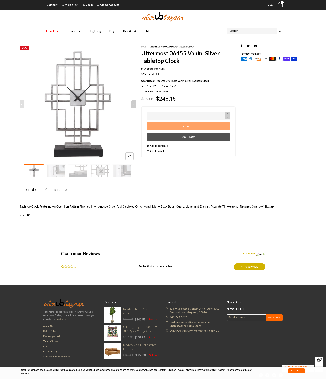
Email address (236, 317)
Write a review (249, 266)
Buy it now (188, 137)
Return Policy (50, 331)
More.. (150, 31)
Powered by (249, 254)
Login (89, 5)
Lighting (95, 31)
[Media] (129, 156)
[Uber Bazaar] (163, 17)
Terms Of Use (50, 341)
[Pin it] (255, 46)
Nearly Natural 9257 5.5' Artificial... (137, 311)
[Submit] (280, 31)
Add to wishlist (157, 151)
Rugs (112, 31)
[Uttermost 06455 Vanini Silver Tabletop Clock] (78, 104)
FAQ (45, 347)
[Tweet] (248, 46)
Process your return (53, 336)
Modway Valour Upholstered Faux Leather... (139, 347)
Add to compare (158, 146)
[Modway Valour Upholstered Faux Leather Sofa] (112, 351)
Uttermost (148, 69)
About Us (48, 326)
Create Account (109, 5)
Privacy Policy (50, 352)
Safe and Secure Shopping (56, 357)
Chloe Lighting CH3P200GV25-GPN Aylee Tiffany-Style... (141, 329)
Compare (52, 5)
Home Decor (53, 31)
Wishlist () (71, 5)
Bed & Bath (130, 31)
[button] (22, 104)
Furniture (75, 31)
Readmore (61, 319)
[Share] (242, 46)
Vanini (162, 69)
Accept (296, 371)
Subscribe (274, 317)
